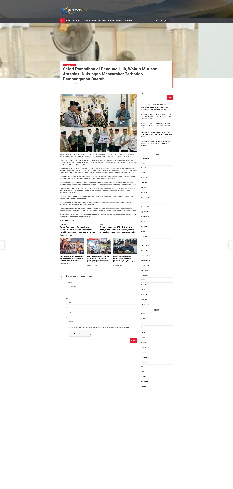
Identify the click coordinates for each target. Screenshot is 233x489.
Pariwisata (144, 342)
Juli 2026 (143, 163)
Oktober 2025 (145, 207)
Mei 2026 (143, 173)
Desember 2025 (145, 197)
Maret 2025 (144, 241)
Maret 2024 (144, 299)
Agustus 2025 (145, 216)
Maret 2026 (144, 182)
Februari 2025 (145, 246)
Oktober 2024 (145, 265)
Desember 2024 (145, 255)
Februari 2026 (145, 187)
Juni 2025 (144, 226)
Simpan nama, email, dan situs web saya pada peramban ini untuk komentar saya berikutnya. (99, 327)
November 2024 (145, 260)
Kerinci (143, 323)
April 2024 (144, 294)
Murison (67, 220)
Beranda (68, 20)
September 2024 (145, 270)
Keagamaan (86, 20)
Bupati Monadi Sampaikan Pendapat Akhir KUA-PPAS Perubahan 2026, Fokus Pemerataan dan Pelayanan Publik (124, 259)
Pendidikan (144, 352)
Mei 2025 (143, 231)
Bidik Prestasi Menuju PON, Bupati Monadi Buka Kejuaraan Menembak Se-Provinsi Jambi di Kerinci (72, 258)
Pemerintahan (77, 20)
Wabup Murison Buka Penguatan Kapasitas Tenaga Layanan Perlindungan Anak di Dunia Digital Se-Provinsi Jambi (156, 134)
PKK (142, 367)
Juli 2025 (143, 221)
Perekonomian (102, 20)
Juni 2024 (144, 285)
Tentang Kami (128, 20)
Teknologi (119, 20)
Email (67, 308)
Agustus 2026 (145, 158)
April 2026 (144, 177)
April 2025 (144, 236)
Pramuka (143, 371)
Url (67, 317)
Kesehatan (144, 328)
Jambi (94, 20)
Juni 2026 (144, 168)
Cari (142, 93)
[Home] (62, 20)
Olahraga (143, 332)
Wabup (72, 220)
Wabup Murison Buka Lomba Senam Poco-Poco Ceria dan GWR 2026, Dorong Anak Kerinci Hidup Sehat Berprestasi (156, 143)
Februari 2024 (145, 304)
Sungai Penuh (145, 381)
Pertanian (111, 20)
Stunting (143, 376)
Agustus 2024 (145, 275)
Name (68, 298)
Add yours (89, 276)
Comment (69, 282)
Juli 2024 (143, 280)
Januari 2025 (145, 250)
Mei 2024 (143, 289)
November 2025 (145, 202)
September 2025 (145, 212)
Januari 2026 (145, 192)
